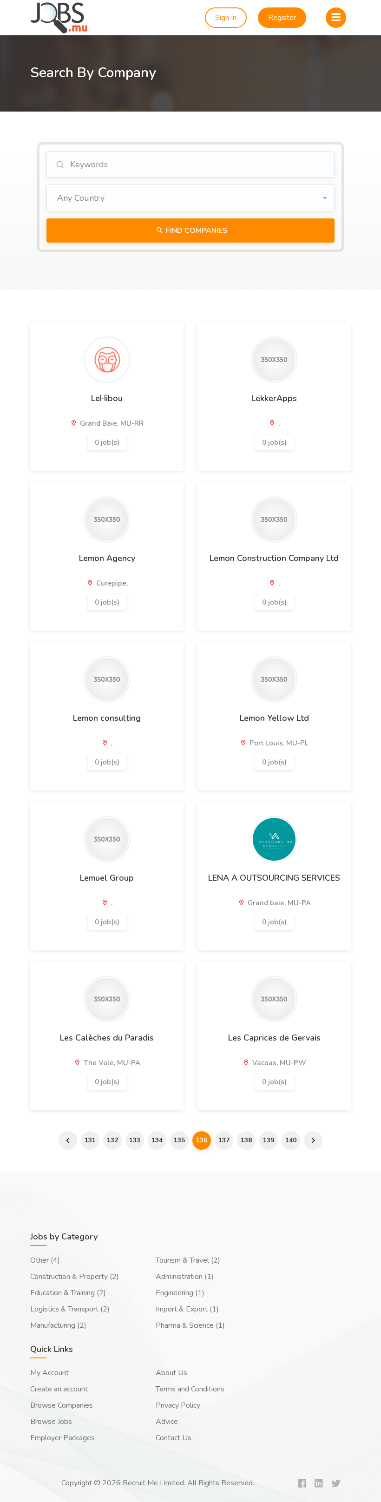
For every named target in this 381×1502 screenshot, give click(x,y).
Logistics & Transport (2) (70, 1309)
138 (246, 1140)
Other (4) (45, 1260)
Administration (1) (185, 1276)
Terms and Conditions (190, 1389)
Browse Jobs (51, 1421)
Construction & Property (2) (74, 1276)
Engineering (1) (180, 1293)
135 (179, 1140)
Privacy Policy (178, 1405)
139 (268, 1140)
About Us (171, 1373)
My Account (49, 1373)
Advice (167, 1421)
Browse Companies (61, 1405)
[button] (190, 198)
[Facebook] (302, 1484)
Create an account (59, 1389)
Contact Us (173, 1438)
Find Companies (195, 230)
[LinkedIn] (319, 1484)
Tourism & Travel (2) (188, 1260)
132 (112, 1140)
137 (224, 1140)
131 (90, 1140)
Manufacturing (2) (58, 1325)
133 (134, 1140)
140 (290, 1140)
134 (157, 1140)
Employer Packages (62, 1438)
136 (201, 1140)
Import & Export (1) (187, 1309)
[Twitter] (336, 1484)
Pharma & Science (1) (190, 1325)
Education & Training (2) (68, 1293)
